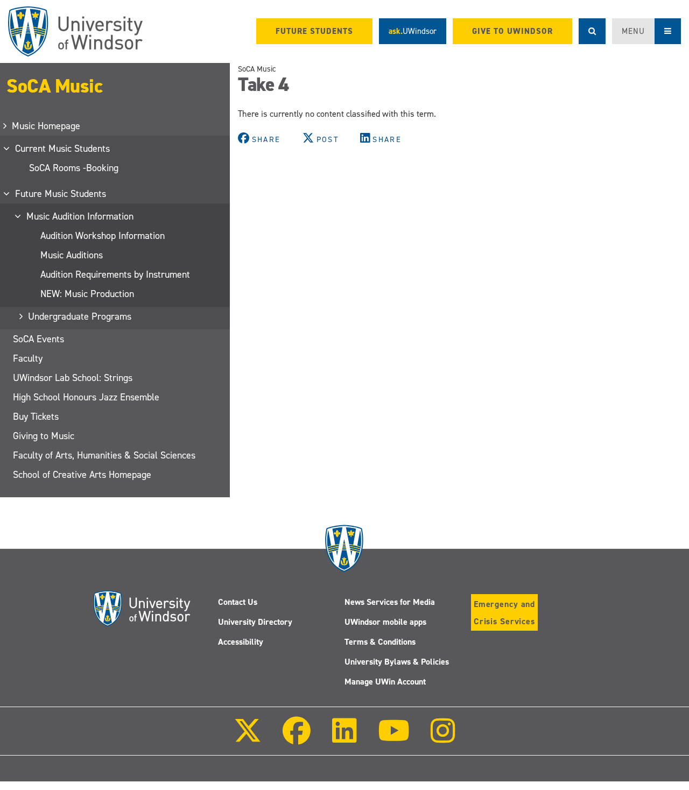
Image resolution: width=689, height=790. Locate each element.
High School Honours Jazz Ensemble (86, 397)
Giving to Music (43, 435)
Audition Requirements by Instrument (115, 274)
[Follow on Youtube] (393, 738)
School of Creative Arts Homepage (82, 474)
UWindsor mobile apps (385, 621)
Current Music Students (63, 148)
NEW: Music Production (87, 293)
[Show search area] (592, 31)
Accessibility (240, 641)
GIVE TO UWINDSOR (512, 31)
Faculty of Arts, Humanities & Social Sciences (104, 455)
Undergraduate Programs (80, 316)
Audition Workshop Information (102, 235)
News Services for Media (389, 602)
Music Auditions (71, 255)
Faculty (28, 358)
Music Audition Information (80, 216)
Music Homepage (46, 125)
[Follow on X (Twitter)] (247, 738)
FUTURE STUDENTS (314, 31)
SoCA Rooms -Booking (73, 167)
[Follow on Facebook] (296, 738)
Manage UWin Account (385, 681)
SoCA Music (54, 86)
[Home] (75, 31)
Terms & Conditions (380, 641)
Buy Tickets (36, 416)
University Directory (255, 621)
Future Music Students (61, 193)
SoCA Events (38, 339)
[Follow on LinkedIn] (344, 738)
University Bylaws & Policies (396, 661)
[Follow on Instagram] (443, 738)
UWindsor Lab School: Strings (72, 377)
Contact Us (237, 602)
